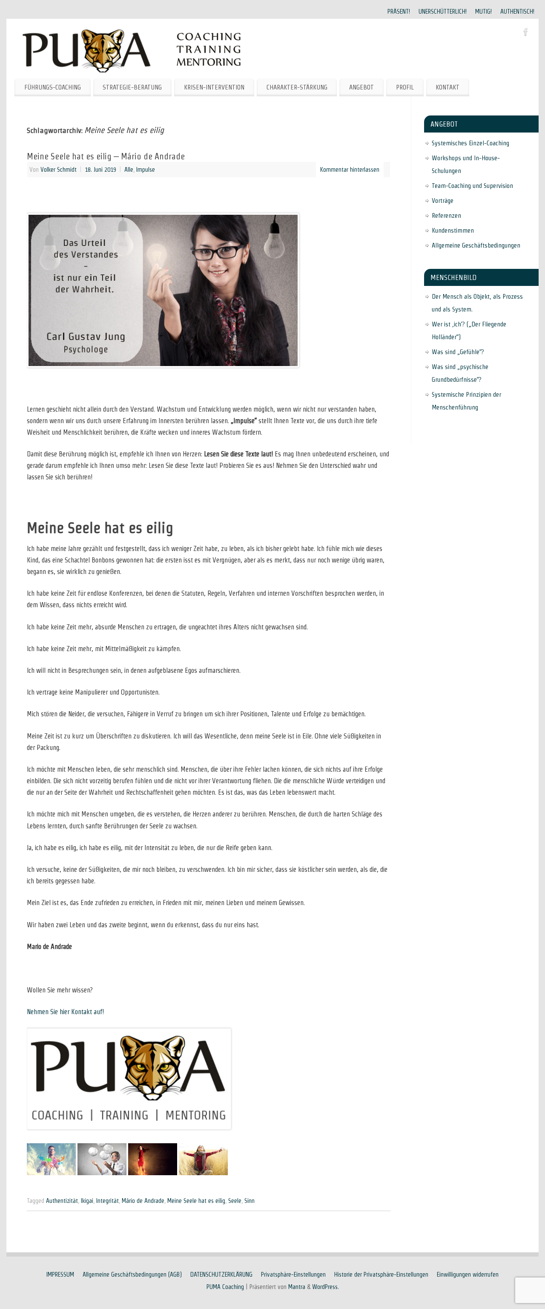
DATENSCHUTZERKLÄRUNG (221, 1274)
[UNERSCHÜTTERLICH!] (101, 1172)
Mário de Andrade (143, 1200)
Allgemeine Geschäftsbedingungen (476, 245)
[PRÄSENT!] (51, 1172)
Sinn (249, 1200)
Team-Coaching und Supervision (472, 185)
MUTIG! (483, 11)
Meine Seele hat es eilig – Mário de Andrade (106, 156)
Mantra (296, 1286)
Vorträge (442, 200)
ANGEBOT (361, 87)
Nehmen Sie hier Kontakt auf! (65, 1011)
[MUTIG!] (152, 1172)
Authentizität (62, 1200)
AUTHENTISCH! (517, 11)
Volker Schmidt (58, 169)
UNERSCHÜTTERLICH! (443, 11)
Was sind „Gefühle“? (458, 351)
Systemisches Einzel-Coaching (470, 143)
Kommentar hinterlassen (349, 169)
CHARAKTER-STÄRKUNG (297, 87)
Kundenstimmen (453, 230)
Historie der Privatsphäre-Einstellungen (381, 1274)
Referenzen (446, 215)
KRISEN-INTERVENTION (214, 87)
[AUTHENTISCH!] (203, 1172)
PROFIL (405, 87)
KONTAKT (447, 87)
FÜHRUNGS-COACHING (52, 87)
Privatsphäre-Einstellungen (293, 1274)
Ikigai (87, 1200)
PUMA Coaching (225, 1286)
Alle (128, 169)
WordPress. (325, 1286)
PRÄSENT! (398, 11)
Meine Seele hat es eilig (196, 1200)
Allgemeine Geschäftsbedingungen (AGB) (132, 1274)
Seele (234, 1200)
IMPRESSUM (60, 1274)
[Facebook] (525, 33)
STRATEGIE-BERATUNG (132, 87)
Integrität (107, 1200)
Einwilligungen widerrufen (468, 1274)
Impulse (145, 169)
